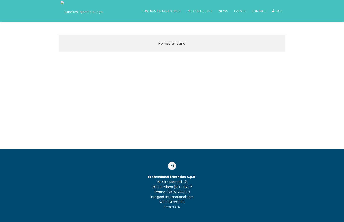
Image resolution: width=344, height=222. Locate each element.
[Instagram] (172, 166)
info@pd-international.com (172, 197)
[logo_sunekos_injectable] (82, 11)
